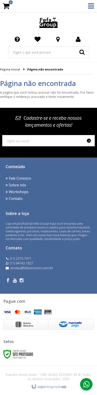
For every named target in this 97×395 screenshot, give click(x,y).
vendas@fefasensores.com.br (31, 268)
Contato (16, 198)
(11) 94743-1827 (21, 263)
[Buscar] (82, 52)
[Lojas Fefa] (48, 23)
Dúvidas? (18, 39)
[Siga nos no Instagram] (21, 281)
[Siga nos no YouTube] (14, 281)
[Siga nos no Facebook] (8, 281)
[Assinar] (90, 140)
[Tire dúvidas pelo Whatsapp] (86, 384)
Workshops (18, 191)
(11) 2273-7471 (20, 258)
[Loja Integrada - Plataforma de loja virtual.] (48, 387)
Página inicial (10, 69)
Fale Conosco (20, 178)
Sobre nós (17, 185)
